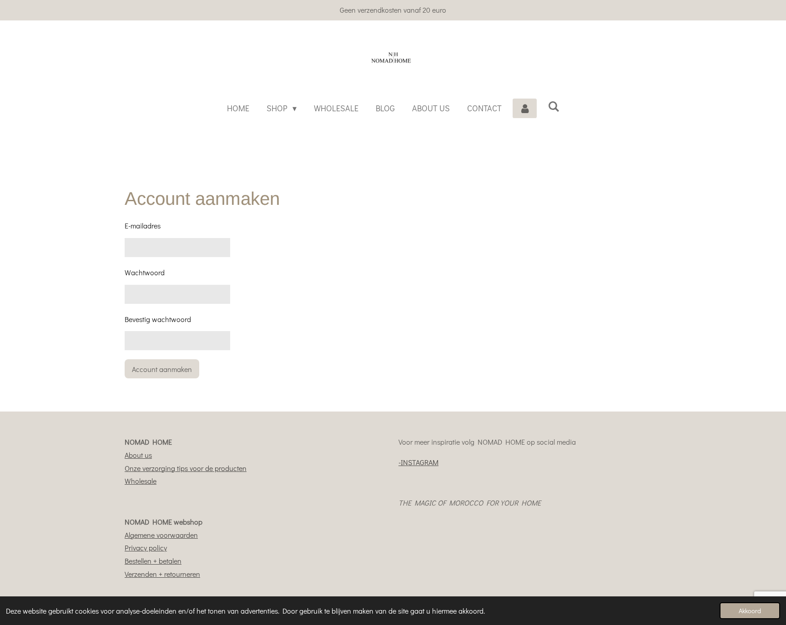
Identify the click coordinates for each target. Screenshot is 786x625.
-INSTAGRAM (418, 462)
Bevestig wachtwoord (158, 319)
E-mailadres (143, 225)
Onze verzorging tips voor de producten (186, 468)
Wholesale (140, 481)
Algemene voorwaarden (161, 535)
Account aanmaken (162, 369)
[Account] (525, 108)
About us (138, 455)
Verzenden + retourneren (162, 574)
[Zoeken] (553, 106)
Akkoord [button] (750, 610)
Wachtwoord (145, 272)
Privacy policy (146, 547)
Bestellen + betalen (153, 560)
